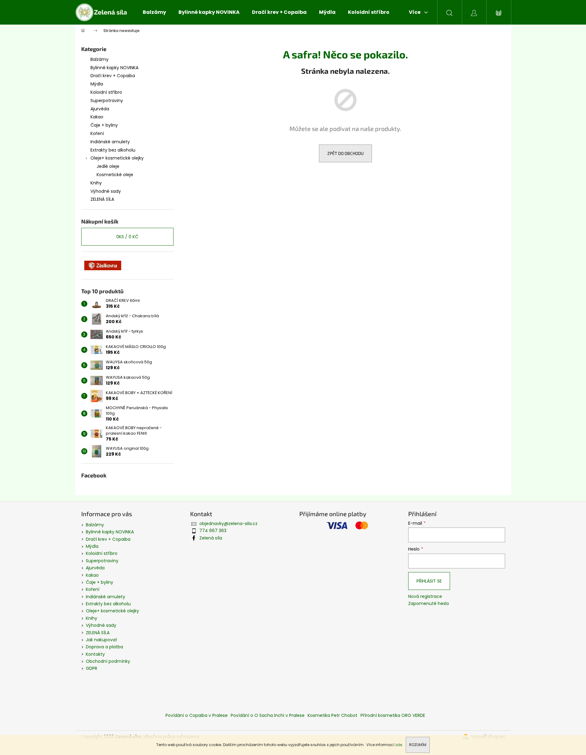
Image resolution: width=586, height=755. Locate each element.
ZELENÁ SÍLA (102, 199)
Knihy (96, 183)
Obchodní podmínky (108, 661)
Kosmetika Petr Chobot (332, 715)
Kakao (96, 117)
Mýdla (96, 84)
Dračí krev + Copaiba (112, 76)
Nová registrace (425, 596)
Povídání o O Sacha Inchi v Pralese (268, 715)
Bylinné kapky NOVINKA (114, 68)
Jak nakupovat (101, 640)
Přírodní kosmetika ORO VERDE (393, 715)
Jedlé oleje (108, 166)
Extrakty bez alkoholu (112, 150)
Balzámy (99, 59)
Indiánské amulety (110, 142)
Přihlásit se (429, 581)
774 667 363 (212, 531)
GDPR (91, 668)
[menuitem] (154, 12)
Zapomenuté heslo (428, 604)
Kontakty (95, 654)
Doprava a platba (104, 647)
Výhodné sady (105, 191)
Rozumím (417, 744)
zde (398, 744)
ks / (127, 237)
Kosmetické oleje (115, 175)
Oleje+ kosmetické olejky (117, 158)
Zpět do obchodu (345, 153)
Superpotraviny (106, 100)
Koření (97, 133)
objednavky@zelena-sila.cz (228, 523)
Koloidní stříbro (106, 92)
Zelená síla (210, 538)
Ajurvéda (99, 109)
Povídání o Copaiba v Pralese (196, 715)
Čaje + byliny (104, 125)
